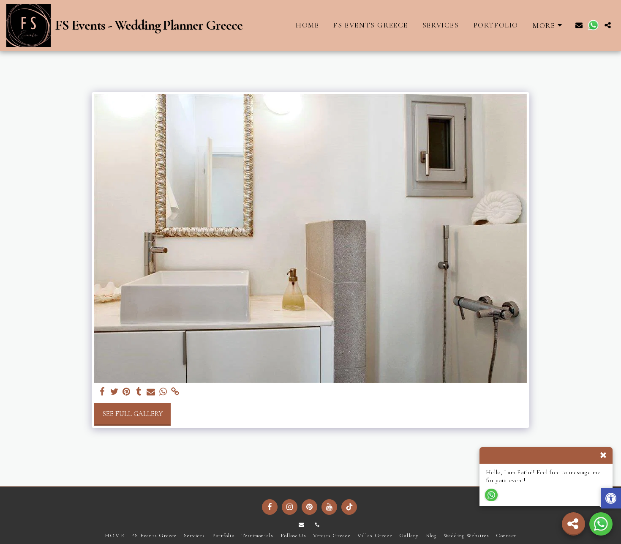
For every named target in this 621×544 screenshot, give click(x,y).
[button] (579, 25)
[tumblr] (138, 392)
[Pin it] (126, 392)
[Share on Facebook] (102, 392)
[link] (175, 392)
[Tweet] (114, 392)
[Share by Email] (151, 392)
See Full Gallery (132, 414)
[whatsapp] (163, 392)
